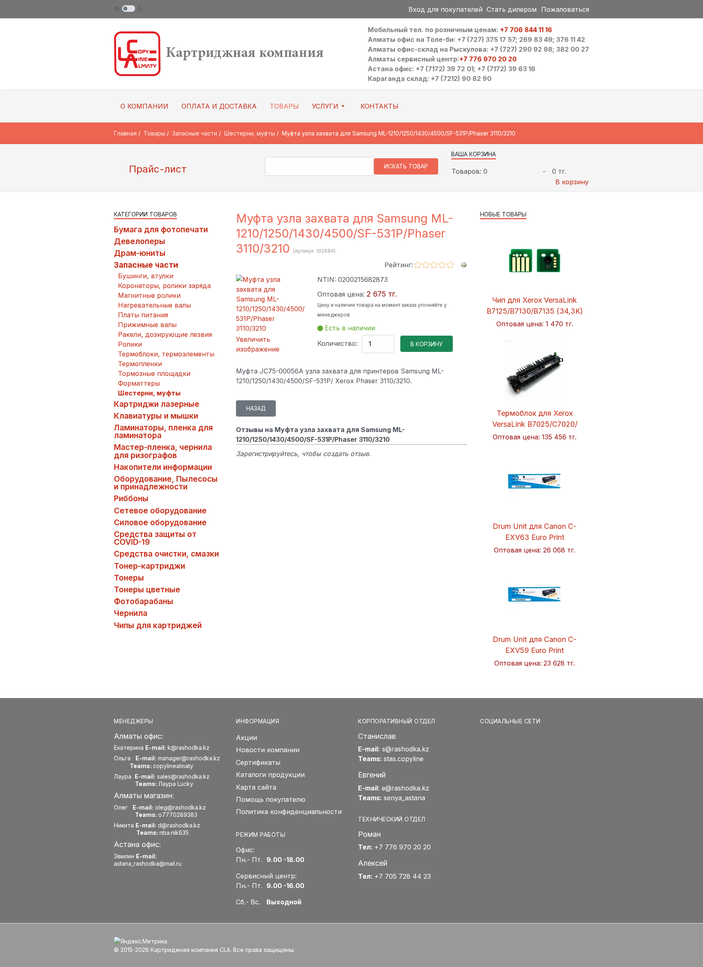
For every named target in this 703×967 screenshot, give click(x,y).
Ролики (130, 344)
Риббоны (131, 498)
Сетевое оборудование (160, 510)
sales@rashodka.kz (183, 776)
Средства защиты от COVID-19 (155, 538)
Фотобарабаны (143, 601)
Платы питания (143, 315)
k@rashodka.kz (189, 747)
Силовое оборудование (160, 522)
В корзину (572, 182)
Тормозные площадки (154, 373)
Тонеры (129, 578)
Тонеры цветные (147, 589)
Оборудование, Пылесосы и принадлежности (166, 482)
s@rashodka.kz (405, 749)
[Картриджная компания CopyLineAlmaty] (229, 53)
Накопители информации (163, 467)
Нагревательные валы (154, 305)
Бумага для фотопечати (161, 229)
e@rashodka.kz (405, 788)
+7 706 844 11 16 (526, 30)
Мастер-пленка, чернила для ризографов (163, 451)
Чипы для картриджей (158, 625)
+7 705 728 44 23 (402, 876)
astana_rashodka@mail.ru (147, 863)
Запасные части (146, 265)
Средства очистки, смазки (166, 554)
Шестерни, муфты (149, 393)
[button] (330, 106)
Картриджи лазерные (156, 404)
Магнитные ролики (149, 295)
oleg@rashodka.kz (180, 807)
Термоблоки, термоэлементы (166, 354)
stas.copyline (404, 759)
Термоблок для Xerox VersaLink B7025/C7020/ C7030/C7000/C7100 (534, 424)
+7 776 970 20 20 (488, 59)
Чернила (130, 613)
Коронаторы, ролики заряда (164, 286)
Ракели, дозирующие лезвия (165, 334)
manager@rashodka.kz (189, 758)
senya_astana (404, 798)
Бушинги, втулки (145, 276)
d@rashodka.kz (179, 825)
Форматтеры (139, 383)
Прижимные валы (147, 325)
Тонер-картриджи (149, 566)
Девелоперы (139, 241)
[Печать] (464, 264)
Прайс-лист (156, 169)
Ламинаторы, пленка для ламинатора (163, 431)
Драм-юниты (140, 253)
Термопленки (140, 364)
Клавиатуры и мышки (156, 416)
